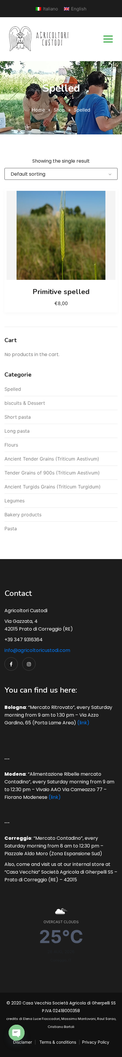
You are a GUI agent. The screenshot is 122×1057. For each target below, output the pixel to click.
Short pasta (17, 417)
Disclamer (22, 1042)
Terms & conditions (57, 1042)
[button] (61, 235)
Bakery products (22, 515)
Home (38, 110)
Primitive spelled (61, 291)
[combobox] (61, 174)
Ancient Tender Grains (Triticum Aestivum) (51, 459)
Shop (59, 110)
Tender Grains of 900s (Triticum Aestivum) (52, 473)
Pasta (10, 528)
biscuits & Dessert (24, 403)
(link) (83, 722)
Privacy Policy (95, 1042)
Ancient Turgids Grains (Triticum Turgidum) (52, 487)
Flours (11, 445)
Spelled (12, 389)
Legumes (14, 501)
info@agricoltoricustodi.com (37, 650)
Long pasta (17, 431)
